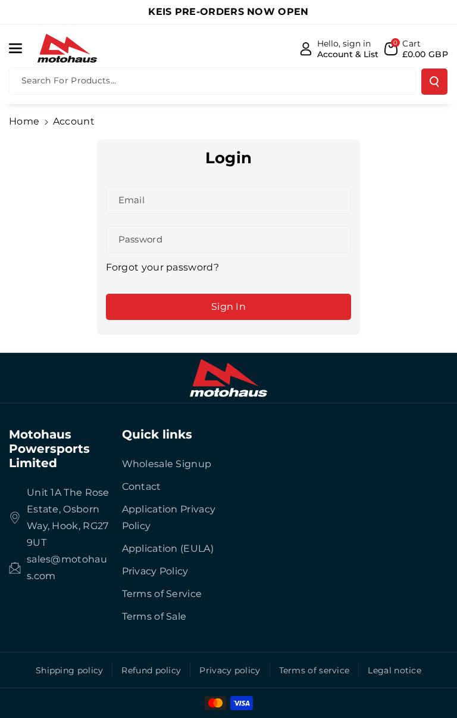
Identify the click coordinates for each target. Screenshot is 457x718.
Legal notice (394, 670)
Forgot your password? (162, 267)
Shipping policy (70, 670)
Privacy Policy (155, 571)
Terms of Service (162, 593)
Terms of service (314, 670)
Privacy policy (229, 670)
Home (24, 121)
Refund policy (151, 670)
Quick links (157, 434)
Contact (141, 486)
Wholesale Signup (167, 464)
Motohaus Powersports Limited (49, 448)
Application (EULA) (168, 548)
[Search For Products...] (434, 82)
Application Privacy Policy (169, 517)
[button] (22, 48)
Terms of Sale (154, 616)
